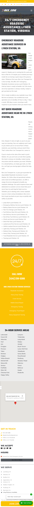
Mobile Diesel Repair (17, 302)
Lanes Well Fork (22, 349)
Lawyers (20, 334)
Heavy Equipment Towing (17, 315)
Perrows (3, 349)
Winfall (20, 344)
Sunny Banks (22, 353)
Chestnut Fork (5, 372)
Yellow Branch (5, 358)
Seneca (3, 365)
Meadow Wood (22, 361)
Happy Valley (5, 375)
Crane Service (17, 298)
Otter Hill (3, 370)
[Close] (22, 396)
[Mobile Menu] (31, 10)
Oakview (20, 363)
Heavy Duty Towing (17, 295)
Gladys (20, 342)
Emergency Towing (17, 307)
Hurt (2, 342)
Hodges (3, 356)
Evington (3, 346)
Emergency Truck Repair (17, 311)
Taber (2, 351)
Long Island (21, 339)
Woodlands (21, 351)
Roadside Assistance (17, 290)
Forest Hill (4, 337)
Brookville (21, 372)
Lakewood (4, 334)
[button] (15, 403)
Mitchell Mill (4, 361)
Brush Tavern (22, 346)
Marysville (4, 363)
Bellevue (20, 368)
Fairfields (4, 368)
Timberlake (21, 337)
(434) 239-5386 (17, 279)
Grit (2, 344)
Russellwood (22, 356)
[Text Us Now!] (26, 503)
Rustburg (20, 358)
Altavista (4, 339)
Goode (20, 370)
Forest (20, 365)
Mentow (3, 353)
